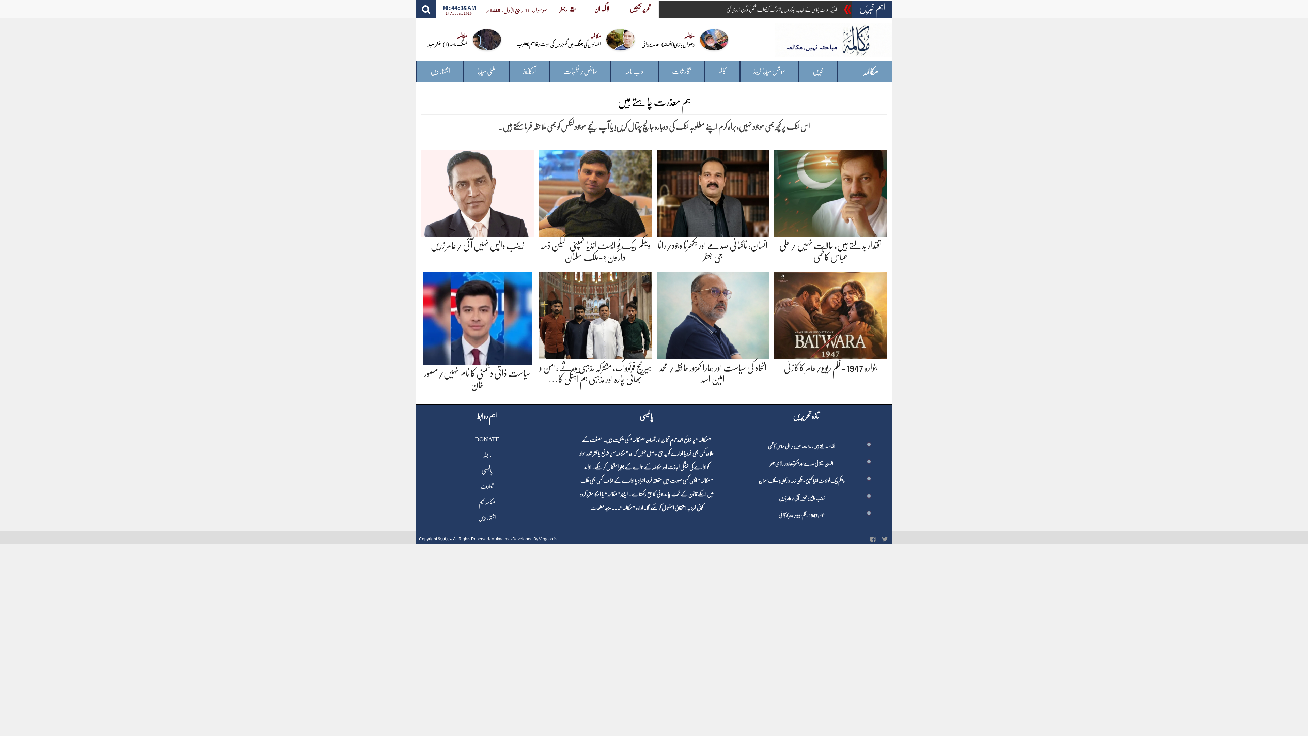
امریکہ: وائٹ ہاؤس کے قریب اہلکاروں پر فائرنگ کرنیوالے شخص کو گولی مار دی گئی (782, 9)
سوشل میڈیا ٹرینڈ (769, 71)
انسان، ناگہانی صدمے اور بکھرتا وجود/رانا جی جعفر (801, 464)
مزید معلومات (600, 508)
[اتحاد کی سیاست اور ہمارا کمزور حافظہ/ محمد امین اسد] (713, 314)
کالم (722, 71)
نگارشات (681, 71)
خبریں (818, 71)
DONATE (487, 439)
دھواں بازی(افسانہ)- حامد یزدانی (668, 44)
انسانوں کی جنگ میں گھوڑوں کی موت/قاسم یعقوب (559, 44)
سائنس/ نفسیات (580, 71)
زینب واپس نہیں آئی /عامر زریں (477, 246)
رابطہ (487, 455)
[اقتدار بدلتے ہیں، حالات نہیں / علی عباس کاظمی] (830, 192)
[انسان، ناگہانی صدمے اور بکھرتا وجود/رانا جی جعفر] (713, 192)
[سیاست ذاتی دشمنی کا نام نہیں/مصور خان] (477, 316)
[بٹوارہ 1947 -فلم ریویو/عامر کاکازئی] (830, 314)
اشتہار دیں (440, 71)
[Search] (426, 9)
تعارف (487, 486)
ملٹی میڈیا (486, 71)
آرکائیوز (529, 71)
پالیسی (487, 470)
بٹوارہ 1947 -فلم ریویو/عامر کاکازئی (831, 368)
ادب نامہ (635, 71)
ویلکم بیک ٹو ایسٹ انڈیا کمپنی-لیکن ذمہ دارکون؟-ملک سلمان (802, 481)
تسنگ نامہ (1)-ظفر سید (447, 44)
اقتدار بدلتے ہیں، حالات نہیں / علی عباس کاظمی (801, 446)
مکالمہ (870, 72)
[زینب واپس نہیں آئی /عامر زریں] (477, 192)
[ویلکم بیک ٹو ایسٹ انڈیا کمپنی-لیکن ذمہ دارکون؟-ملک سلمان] (595, 192)
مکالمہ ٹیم (487, 502)
